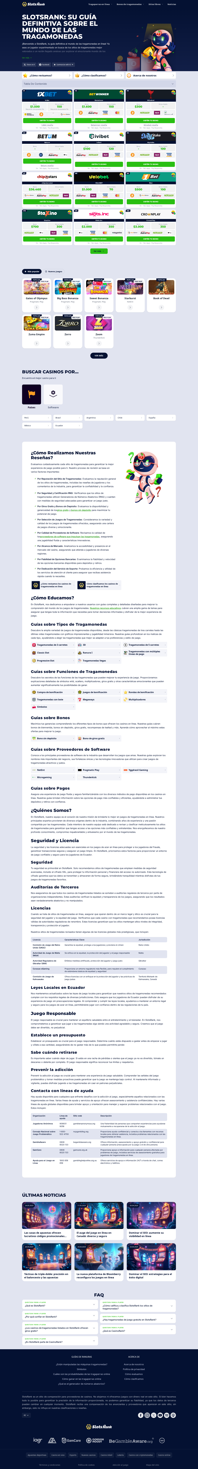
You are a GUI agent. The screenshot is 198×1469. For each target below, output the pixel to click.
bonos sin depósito (81, 510)
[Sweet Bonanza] (99, 295)
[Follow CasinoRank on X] (153, 1415)
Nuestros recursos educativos (105, 608)
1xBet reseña (47, 125)
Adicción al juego (120, 1465)
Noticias (172, 4)
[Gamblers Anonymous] (52, 1440)
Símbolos (81, 1369)
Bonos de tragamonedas (129, 4)
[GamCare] (71, 1440)
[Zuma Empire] (36, 331)
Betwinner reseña (99, 125)
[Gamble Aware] (131, 1440)
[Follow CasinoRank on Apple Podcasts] (173, 1415)
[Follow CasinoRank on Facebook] (140, 1415)
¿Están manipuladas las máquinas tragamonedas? (81, 1364)
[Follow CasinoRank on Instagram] (147, 1415)
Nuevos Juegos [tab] (55, 271)
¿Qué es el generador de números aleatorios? (81, 1383)
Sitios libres (154, 4)
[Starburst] (130, 295)
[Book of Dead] (161, 295)
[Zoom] (99, 331)
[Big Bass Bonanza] (67, 295)
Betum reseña (47, 165)
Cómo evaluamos (134, 1374)
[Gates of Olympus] (36, 295)
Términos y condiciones (49, 1465)
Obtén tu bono (47, 120)
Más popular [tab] (33, 271)
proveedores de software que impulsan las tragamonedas (70, 536)
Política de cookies (86, 1465)
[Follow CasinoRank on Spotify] (166, 1415)
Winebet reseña (151, 125)
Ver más (97, 251)
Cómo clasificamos (134, 1378)
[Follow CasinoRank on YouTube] (160, 1415)
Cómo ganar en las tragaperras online (81, 1378)
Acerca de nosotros (134, 1364)
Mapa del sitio (152, 1465)
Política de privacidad (134, 1369)
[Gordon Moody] (95, 1440)
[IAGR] (37, 1440)
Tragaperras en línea (99, 4)
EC (25, 1415)
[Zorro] (67, 331)
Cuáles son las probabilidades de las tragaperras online (81, 1374)
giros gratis (63, 510)
